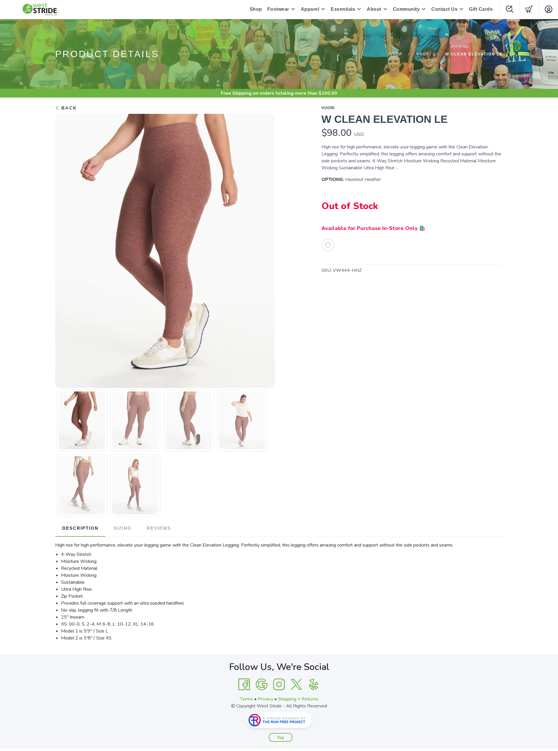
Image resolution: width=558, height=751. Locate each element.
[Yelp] (314, 684)
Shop (256, 9)
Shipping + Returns (298, 699)
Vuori (423, 54)
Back (68, 108)
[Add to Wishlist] (327, 245)
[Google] (261, 684)
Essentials (343, 9)
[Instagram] (279, 684)
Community (406, 9)
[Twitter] (296, 684)
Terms (246, 699)
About (374, 9)
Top (280, 737)
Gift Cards (481, 9)
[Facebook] (244, 684)
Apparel (310, 9)
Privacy (265, 699)
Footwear (278, 9)
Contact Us (444, 9)
